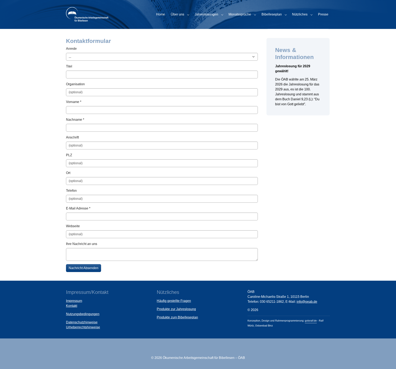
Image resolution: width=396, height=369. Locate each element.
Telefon (71, 190)
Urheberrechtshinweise (83, 327)
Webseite (73, 226)
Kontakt (71, 306)
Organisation (75, 84)
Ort (68, 173)
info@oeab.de (307, 301)
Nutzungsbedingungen (82, 314)
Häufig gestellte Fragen (174, 301)
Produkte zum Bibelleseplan (177, 317)
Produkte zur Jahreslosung (176, 309)
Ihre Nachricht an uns (81, 244)
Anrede (71, 48)
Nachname (75, 119)
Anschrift (72, 137)
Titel (69, 66)
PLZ (69, 155)
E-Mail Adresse (78, 208)
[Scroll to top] (387, 360)
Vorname (73, 102)
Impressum (74, 301)
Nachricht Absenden (83, 268)
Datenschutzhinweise (82, 322)
